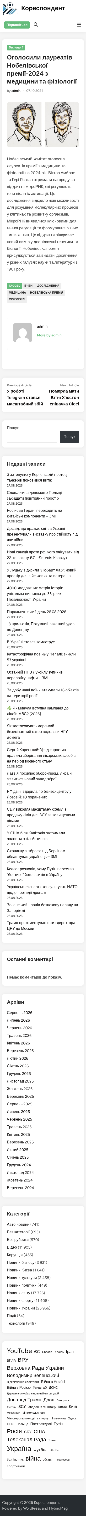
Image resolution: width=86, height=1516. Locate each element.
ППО (10, 1424)
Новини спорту (20, 1300)
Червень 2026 (19, 1028)
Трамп (52, 1440)
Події (11, 1316)
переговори (63, 1459)
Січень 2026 (18, 1066)
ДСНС (53, 1387)
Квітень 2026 (18, 1043)
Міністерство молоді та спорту (27, 1418)
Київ (73, 1406)
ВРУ (23, 1360)
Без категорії (18, 1232)
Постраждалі (41, 1424)
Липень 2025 (18, 1111)
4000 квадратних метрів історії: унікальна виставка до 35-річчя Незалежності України (35, 594)
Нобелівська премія (46, 292)
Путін (58, 1424)
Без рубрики (18, 1239)
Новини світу (18, 1293)
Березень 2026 (20, 1050)
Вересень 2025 (20, 1096)
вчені (28, 285)
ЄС (37, 1351)
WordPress (32, 1508)
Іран (70, 1351)
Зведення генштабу (42, 1407)
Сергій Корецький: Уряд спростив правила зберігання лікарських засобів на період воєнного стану (41, 755)
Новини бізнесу (20, 1262)
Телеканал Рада (26, 1439)
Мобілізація (13, 1412)
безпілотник (15, 1459)
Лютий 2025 (17, 1149)
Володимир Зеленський (33, 1375)
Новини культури (22, 1277)
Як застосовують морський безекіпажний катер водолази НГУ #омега (37, 732)
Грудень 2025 (19, 1073)
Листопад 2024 (20, 1172)
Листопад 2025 (20, 1081)
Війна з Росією (19, 1387)
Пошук (13, 428)
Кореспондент (43, 8)
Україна (19, 1448)
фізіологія (17, 299)
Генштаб (40, 1387)
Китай (62, 1407)
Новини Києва (19, 1270)
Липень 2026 (18, 1020)
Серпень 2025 (19, 1104)
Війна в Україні (53, 1382)
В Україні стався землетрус (31, 642)
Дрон (48, 1400)
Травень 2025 (19, 1127)
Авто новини (18, 1224)
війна (33, 1458)
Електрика (63, 1400)
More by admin (49, 335)
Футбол (40, 1449)
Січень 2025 (18, 1157)
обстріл (48, 1459)
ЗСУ (22, 1406)
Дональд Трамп (24, 1400)
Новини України (21, 1308)
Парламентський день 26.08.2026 (36, 612)
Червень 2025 (19, 1119)
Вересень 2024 (20, 1188)
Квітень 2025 (18, 1134)
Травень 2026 (19, 1035)
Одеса (72, 1418)
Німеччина (58, 1418)
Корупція (15, 1255)
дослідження (48, 285)
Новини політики (22, 1285)
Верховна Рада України (35, 1368)
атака (54, 1449)
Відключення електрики (23, 1382)
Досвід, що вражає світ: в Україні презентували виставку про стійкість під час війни (42, 534)
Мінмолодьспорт (33, 1412)
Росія (14, 1431)
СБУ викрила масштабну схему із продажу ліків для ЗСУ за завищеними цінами (41, 815)
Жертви (11, 1407)
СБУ (28, 1432)
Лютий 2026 (17, 1058)
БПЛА (11, 1360)
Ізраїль (59, 1352)
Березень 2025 (20, 1142)
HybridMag (58, 1508)
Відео (12, 1247)
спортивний (16, 1466)
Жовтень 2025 (19, 1089)
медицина (17, 292)
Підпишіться (16, 25)
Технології (16, 47)
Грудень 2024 (19, 1165)
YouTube (19, 1351)
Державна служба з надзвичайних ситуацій (33, 1393)
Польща (22, 1424)
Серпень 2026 (19, 1012)
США (39, 1431)
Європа (47, 1352)
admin (16, 91)
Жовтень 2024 (20, 1180)
